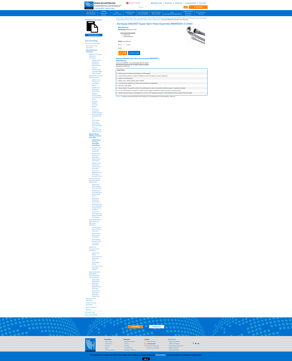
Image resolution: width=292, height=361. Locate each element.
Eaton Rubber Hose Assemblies (91, 46)
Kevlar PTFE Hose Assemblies (91, 303)
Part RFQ (199, 7)
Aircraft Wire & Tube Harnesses (91, 13)
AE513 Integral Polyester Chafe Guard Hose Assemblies (96, 242)
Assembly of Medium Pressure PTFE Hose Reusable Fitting (97, 173)
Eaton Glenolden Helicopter (201, 13)
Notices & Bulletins (129, 341)
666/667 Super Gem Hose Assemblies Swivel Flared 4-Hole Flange (96, 157)
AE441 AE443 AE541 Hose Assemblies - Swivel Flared (96, 293)
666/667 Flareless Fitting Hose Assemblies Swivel (97, 96)
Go (186, 7)
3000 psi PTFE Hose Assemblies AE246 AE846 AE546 (95, 180)
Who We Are (108, 343)
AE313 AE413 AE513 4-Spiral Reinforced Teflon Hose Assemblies (95, 222)
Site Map (126, 346)
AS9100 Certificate (174, 343)
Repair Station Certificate (176, 346)
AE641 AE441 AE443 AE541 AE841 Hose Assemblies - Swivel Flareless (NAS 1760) (96, 284)
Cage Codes (108, 341)
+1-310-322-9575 (99, 8)
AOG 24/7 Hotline (134, 3)
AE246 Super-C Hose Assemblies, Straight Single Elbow (97, 193)
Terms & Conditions (130, 350)
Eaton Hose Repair (91, 307)
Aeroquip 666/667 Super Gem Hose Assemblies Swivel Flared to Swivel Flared (138, 19)
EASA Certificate (173, 348)
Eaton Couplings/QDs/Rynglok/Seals (172, 13)
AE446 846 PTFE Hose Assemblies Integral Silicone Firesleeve (97, 206)
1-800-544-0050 (109, 8)
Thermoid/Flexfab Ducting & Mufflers (143, 13)
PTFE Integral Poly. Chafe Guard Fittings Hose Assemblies (97, 122)
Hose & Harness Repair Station (156, 13)
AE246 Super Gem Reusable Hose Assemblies (97, 186)
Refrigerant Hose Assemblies (91, 299)
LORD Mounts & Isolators (130, 13)
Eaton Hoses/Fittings (117, 13)
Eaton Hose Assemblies (140, 18)
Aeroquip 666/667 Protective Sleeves (95, 104)
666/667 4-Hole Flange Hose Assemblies (96, 149)
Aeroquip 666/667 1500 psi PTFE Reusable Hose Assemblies (188, 18)
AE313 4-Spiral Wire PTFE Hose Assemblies (96, 229)
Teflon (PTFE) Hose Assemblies (91, 51)
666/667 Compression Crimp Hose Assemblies (95, 56)
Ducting (88, 310)
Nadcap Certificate (174, 341)
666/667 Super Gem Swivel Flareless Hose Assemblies (96, 165)
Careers (126, 343)
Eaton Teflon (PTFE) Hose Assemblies (159, 18)
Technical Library (110, 350)
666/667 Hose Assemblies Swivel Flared (96, 89)
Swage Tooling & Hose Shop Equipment (188, 13)
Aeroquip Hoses (90, 312)
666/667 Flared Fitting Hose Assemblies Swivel (96, 82)
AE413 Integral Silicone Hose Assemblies (96, 235)
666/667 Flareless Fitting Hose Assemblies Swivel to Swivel (97, 70)
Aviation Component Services (103, 13)
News (106, 348)
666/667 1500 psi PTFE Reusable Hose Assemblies (95, 135)
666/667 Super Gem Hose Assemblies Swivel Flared (96, 142)
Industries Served (190, 3)
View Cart (169, 3)
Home (117, 18)
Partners (107, 346)
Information (202, 3)
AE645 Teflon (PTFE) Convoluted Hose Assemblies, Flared (97, 256)
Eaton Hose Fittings (91, 315)
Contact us (119, 96)
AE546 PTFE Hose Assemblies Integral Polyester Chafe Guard (97, 214)
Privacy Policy (160, 355)
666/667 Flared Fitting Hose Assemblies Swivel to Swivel (96, 62)
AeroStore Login (157, 3)
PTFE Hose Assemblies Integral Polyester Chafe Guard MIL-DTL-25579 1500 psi (97, 113)
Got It (146, 359)
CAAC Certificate (174, 350)
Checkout (179, 3)
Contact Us (156, 327)
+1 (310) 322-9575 (151, 341)
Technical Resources (93, 35)
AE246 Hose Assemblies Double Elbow (96, 200)
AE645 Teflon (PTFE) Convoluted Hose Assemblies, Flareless (97, 266)
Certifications (172, 339)
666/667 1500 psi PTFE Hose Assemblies (95, 76)
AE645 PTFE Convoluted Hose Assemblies (94, 248)
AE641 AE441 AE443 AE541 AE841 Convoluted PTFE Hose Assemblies (94, 274)
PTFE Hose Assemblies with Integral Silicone (96, 129)
